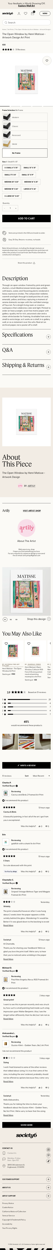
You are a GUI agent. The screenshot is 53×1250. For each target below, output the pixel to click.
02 (15, 106)
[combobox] (26, 22)
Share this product (25, 263)
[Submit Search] (6, 22)
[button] (13, 49)
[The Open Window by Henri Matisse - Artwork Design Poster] (26, 591)
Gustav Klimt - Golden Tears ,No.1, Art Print (30, 1045)
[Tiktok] (48, 1161)
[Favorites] (25, 13)
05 (48, 106)
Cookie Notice (7, 1207)
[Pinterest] (48, 1155)
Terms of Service (8, 1215)
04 (37, 106)
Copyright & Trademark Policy (14, 1220)
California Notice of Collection (14, 1211)
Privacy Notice (8, 1203)
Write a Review (32, 766)
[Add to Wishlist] (6, 643)
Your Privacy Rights (9, 1228)
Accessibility (7, 1224)
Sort (27, 775)
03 (26, 106)
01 (5, 619)
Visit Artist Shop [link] (32, 510)
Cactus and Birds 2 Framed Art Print (27, 794)
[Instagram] (48, 1149)
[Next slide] (48, 497)
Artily (31, 485)
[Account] (18, 13)
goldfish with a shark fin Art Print (25, 843)
